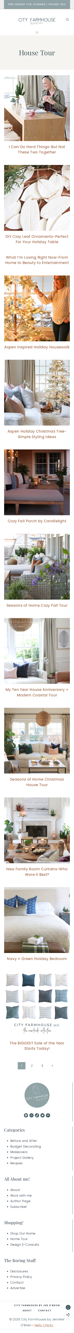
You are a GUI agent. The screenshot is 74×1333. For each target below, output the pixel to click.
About (15, 1190)
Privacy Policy (21, 1277)
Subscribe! (18, 1207)
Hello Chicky (43, 1325)
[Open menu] (37, 32)
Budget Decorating (25, 1146)
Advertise (17, 1288)
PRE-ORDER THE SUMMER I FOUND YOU (37, 4)
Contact (17, 1282)
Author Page (20, 1201)
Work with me (21, 1195)
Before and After (23, 1141)
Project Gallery (22, 1157)
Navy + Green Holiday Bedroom (37, 958)
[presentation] (37, 108)
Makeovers (19, 1152)
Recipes (16, 1163)
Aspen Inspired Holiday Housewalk (37, 347)
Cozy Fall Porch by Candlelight (37, 520)
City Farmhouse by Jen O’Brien (37, 1305)
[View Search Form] (67, 19)
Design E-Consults (24, 1244)
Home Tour (19, 1239)
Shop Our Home (22, 1233)
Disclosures (19, 1271)
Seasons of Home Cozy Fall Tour (37, 605)
